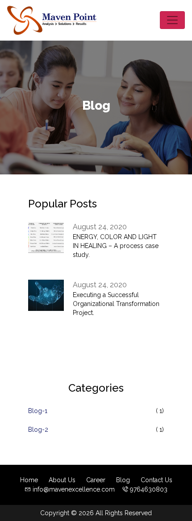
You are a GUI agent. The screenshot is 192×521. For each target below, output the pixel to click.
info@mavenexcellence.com (74, 489)
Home (29, 480)
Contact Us (156, 480)
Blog (123, 480)
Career (95, 480)
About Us (62, 480)
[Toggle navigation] (172, 20)
